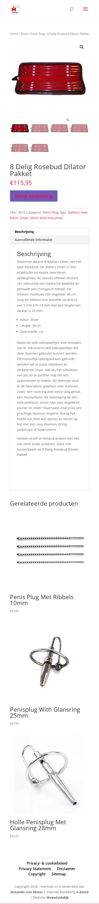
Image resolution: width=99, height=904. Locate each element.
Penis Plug (38, 34)
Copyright (37, 873)
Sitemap (59, 873)
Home (14, 34)
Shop (24, 34)
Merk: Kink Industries (46, 218)
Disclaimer (66, 868)
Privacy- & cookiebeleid (47, 863)
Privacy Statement (35, 868)
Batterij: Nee (77, 212)
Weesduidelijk (58, 897)
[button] (82, 47)
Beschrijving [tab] (24, 231)
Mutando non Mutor (27, 892)
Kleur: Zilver (19, 218)
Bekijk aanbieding (33, 196)
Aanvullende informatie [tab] (33, 239)
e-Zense (82, 892)
